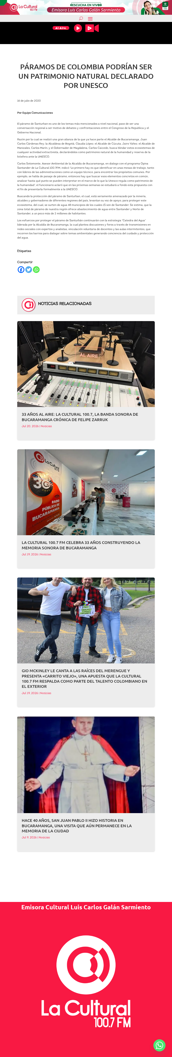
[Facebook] (21, 269)
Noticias (46, 426)
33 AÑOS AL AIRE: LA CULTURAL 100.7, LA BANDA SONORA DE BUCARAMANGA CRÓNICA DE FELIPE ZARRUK (80, 416)
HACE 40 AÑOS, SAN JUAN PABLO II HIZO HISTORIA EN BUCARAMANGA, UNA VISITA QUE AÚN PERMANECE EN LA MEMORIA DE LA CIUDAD (77, 825)
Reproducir (78, 28)
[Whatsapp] (36, 269)
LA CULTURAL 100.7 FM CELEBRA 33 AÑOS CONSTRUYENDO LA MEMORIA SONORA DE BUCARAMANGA (81, 545)
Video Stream (92, 28)
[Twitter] (28, 269)
